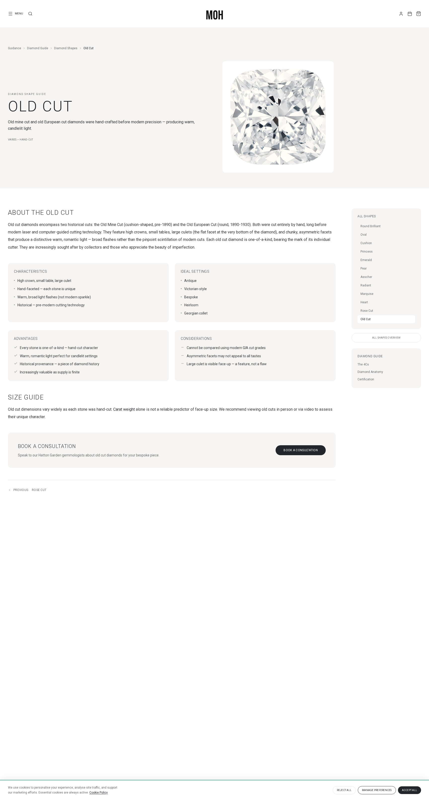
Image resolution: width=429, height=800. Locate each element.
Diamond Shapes (65, 48)
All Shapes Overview (386, 337)
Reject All (344, 790)
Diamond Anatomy (370, 372)
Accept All (409, 790)
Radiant (365, 285)
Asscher (366, 277)
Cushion (366, 243)
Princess (366, 251)
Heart (364, 302)
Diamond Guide (37, 48)
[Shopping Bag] (418, 13)
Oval (363, 234)
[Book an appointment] (409, 13)
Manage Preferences (377, 790)
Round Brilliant (370, 226)
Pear (363, 268)
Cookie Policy (98, 792)
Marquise (366, 294)
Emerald (366, 260)
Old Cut (365, 319)
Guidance (14, 48)
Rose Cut (29, 490)
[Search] (30, 13)
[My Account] (401, 13)
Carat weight (124, 409)
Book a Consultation (301, 450)
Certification (366, 379)
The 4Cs (363, 364)
